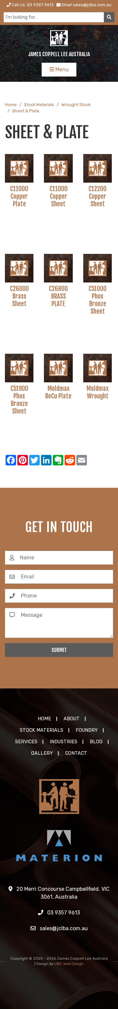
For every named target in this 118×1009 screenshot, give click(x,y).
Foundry (87, 730)
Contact (76, 753)
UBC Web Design (69, 964)
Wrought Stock (75, 104)
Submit (59, 650)
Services (26, 742)
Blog (96, 742)
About (72, 719)
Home (11, 104)
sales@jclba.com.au (63, 928)
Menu (61, 69)
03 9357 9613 (63, 912)
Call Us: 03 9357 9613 (32, 4)
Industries (63, 742)
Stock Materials (39, 104)
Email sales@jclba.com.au (86, 4)
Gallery (42, 753)
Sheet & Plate (25, 110)
